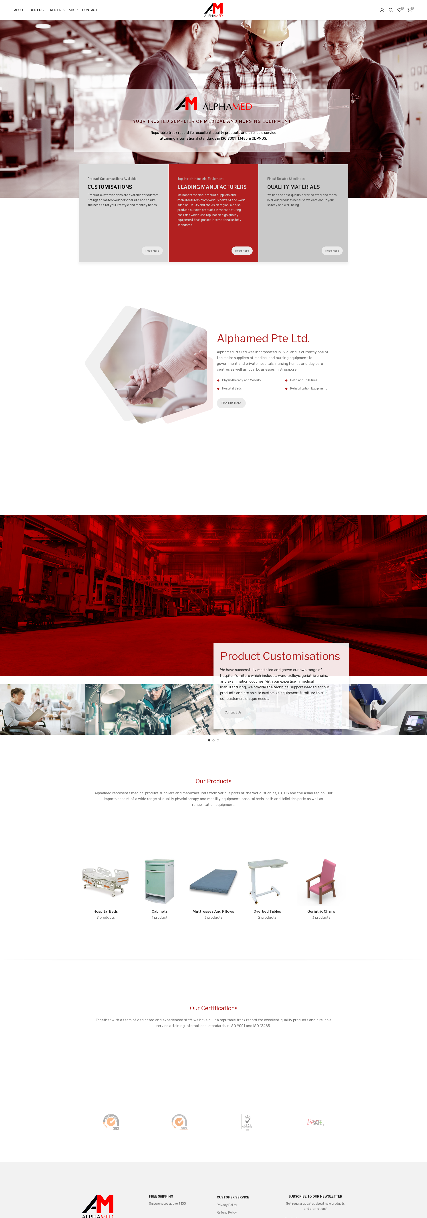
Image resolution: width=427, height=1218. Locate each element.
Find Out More (231, 403)
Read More (152, 250)
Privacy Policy (227, 1205)
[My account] (382, 10)
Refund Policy (227, 1212)
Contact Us (233, 712)
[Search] (391, 10)
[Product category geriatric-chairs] (321, 889)
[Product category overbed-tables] (267, 889)
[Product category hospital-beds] (105, 889)
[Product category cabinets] (159, 889)
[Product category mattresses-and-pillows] (213, 889)
